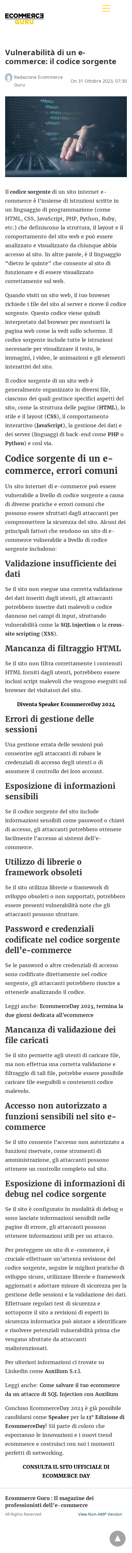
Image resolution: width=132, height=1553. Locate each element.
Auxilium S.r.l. (63, 1371)
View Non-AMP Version (100, 1514)
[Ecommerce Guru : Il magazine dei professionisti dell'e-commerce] (24, 31)
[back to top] (118, 1539)
